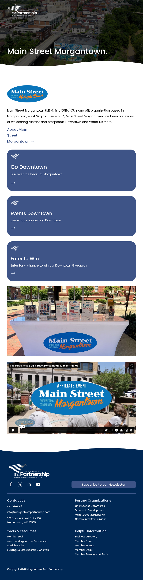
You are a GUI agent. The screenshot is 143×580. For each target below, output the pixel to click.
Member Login (15, 536)
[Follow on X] (20, 484)
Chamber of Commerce (90, 506)
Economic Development (90, 510)
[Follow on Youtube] (38, 484)
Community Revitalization (91, 519)
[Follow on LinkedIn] (29, 484)
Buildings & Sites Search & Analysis (28, 550)
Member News (83, 541)
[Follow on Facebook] (11, 484)
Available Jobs (15, 545)
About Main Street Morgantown (18, 135)
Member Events (84, 545)
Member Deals (84, 550)
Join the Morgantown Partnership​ (27, 541)
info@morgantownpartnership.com (28, 512)
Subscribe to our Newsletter (104, 484)
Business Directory (86, 536)
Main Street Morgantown (90, 514)
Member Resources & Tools (91, 554)
